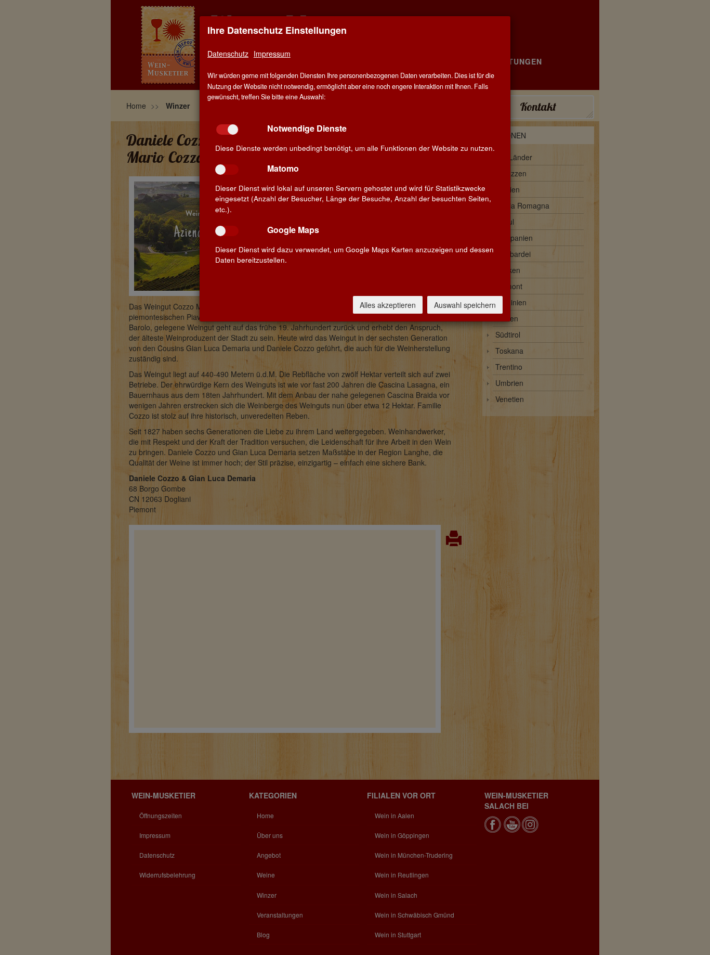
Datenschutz (227, 53)
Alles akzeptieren (388, 305)
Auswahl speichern (465, 305)
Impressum (272, 53)
